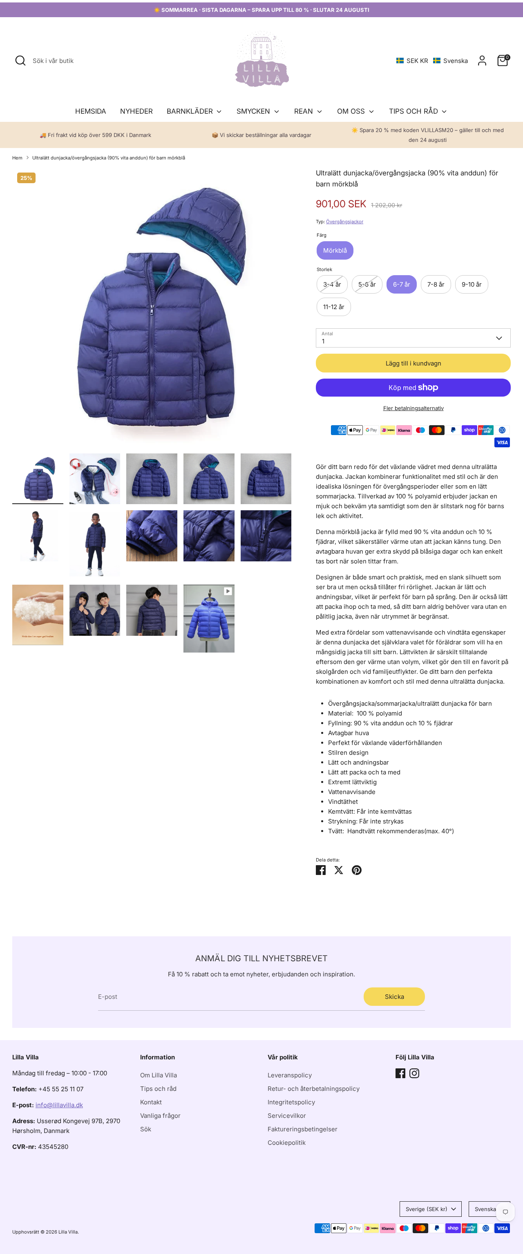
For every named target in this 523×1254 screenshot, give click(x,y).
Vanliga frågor (160, 1115)
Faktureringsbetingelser (302, 1129)
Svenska (485, 1209)
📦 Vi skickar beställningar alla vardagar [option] (261, 135)
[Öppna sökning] (20, 60)
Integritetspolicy (291, 1102)
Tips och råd (158, 1088)
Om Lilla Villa (158, 1075)
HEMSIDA (90, 111)
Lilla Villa (68, 1232)
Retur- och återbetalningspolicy (314, 1088)
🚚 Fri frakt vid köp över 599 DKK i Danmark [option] (95, 135)
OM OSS (352, 111)
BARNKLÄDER (191, 111)
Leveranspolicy (290, 1075)
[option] (152, 310)
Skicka (394, 997)
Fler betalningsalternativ (413, 408)
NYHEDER (136, 111)
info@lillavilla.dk (59, 1105)
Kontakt (151, 1102)
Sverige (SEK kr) (426, 1209)
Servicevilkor (287, 1115)
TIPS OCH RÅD (414, 111)
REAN (304, 111)
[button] (432, 61)
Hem (17, 158)
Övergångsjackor (344, 221)
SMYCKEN (254, 111)
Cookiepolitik (287, 1142)
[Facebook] (400, 1073)
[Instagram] (414, 1073)
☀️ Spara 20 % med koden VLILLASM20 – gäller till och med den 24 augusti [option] (427, 135)
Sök (145, 1129)
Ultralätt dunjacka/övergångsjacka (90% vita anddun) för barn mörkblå (108, 158)
